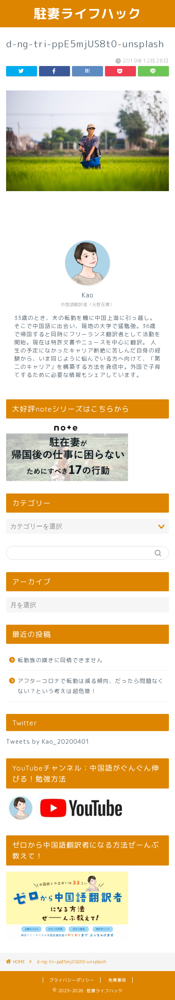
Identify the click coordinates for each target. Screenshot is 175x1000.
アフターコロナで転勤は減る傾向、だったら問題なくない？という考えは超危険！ (91, 686)
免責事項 (117, 980)
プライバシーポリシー (71, 980)
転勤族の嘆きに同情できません (60, 660)
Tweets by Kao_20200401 (48, 741)
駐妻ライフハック (87, 13)
